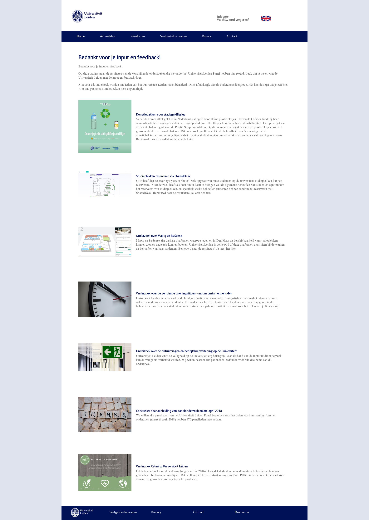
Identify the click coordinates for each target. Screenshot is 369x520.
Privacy (207, 36)
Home (81, 36)
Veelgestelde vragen (173, 36)
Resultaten (137, 36)
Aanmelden (107, 36)
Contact (232, 36)
